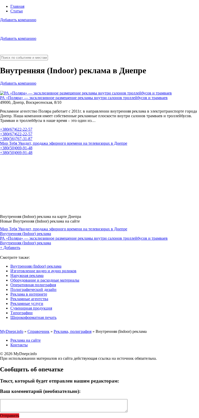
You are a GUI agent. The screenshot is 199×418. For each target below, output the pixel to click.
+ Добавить (10, 247)
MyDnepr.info (11, 331)
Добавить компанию (18, 20)
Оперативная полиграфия (33, 285)
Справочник (38, 331)
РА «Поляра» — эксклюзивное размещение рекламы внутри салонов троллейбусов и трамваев (84, 98)
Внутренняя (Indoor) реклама (25, 233)
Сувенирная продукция (31, 308)
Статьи (16, 11)
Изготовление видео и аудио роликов (43, 271)
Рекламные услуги (26, 303)
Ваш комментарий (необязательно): (40, 391)
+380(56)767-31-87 (16, 138)
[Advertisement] (99, 182)
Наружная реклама (27, 275)
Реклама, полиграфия (72, 331)
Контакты (19, 345)
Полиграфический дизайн (33, 289)
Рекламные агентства (29, 299)
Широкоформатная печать (33, 317)
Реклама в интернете (28, 294)
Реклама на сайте (25, 340)
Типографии (21, 313)
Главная (17, 6)
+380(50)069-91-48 (16, 148)
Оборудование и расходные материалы (44, 280)
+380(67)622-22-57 (16, 129)
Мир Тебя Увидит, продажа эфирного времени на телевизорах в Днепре (63, 143)
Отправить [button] (9, 415)
